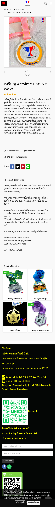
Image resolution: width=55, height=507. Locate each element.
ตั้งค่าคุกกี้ (20, 503)
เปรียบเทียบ (30, 151)
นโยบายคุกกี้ (36, 498)
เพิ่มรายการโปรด (12, 151)
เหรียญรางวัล (21, 157)
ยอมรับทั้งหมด (33, 503)
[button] (44, 3)
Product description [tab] (15, 179)
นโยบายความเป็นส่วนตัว (19, 498)
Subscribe (7, 461)
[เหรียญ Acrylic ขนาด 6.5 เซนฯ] (27, 42)
